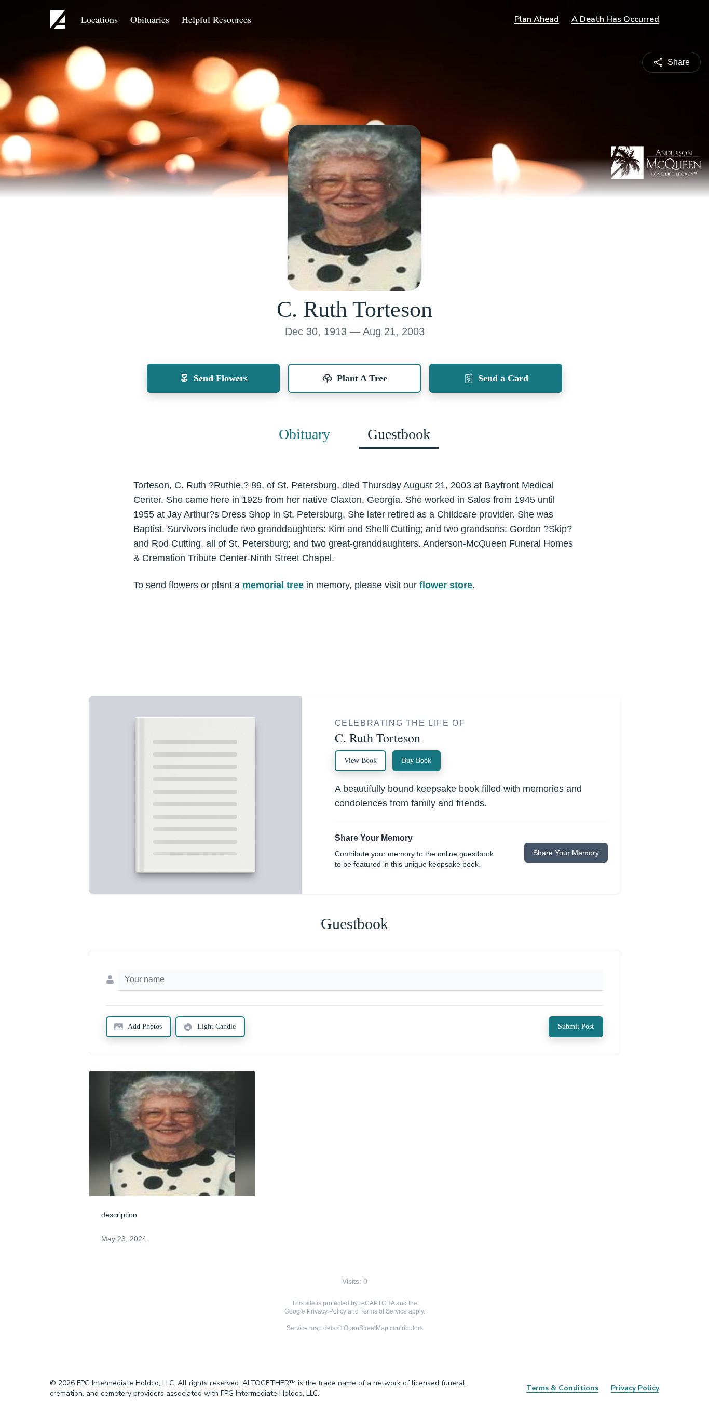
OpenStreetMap (366, 1328)
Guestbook (398, 434)
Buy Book (416, 760)
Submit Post (576, 1026)
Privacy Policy (326, 1311)
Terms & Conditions (562, 1388)
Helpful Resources (216, 19)
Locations (99, 19)
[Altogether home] (59, 19)
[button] (172, 1133)
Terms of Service (383, 1311)
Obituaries (149, 19)
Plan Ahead (536, 19)
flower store (445, 585)
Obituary (304, 434)
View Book (360, 760)
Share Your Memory (566, 852)
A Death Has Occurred (615, 19)
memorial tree (273, 585)
